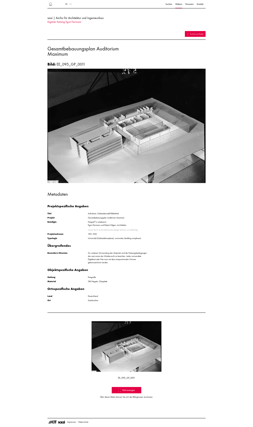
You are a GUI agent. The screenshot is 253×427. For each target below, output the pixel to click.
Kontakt (200, 4)
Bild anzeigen (128, 390)
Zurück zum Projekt (196, 34)
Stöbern (178, 4)
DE (66, 4)
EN (70, 4)
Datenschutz (83, 422)
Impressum (71, 422)
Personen (189, 4)
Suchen (169, 4)
